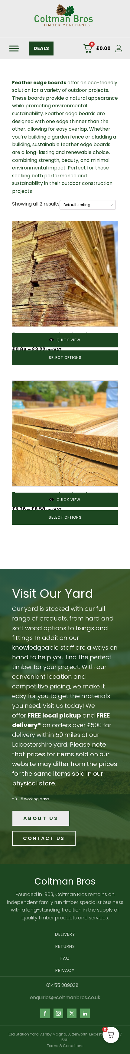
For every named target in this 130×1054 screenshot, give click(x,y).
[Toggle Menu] (14, 48)
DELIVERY (65, 934)
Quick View (68, 340)
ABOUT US (40, 818)
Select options (65, 357)
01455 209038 (62, 985)
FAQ (65, 958)
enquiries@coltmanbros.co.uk (65, 997)
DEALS (41, 48)
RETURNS (65, 946)
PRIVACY (65, 970)
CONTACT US (44, 838)
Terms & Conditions (65, 1045)
